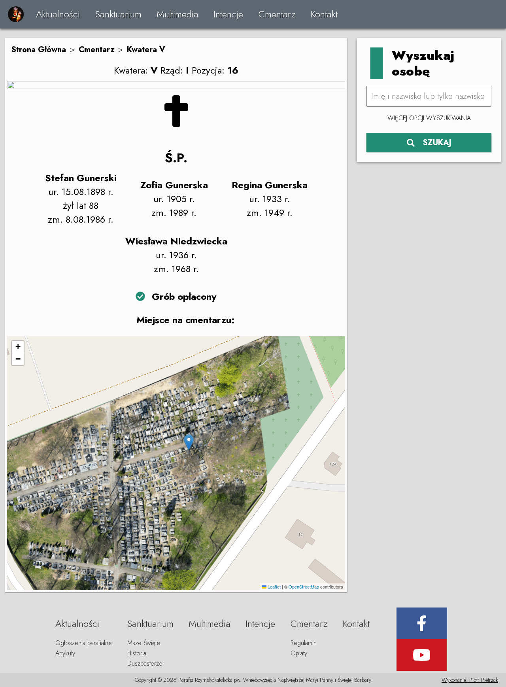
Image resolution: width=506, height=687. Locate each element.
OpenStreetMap (304, 586)
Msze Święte (143, 642)
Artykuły (65, 653)
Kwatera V (146, 49)
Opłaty (299, 653)
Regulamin (304, 642)
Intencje (228, 14)
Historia (136, 653)
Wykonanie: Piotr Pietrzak (470, 680)
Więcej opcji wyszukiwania (429, 118)
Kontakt (324, 14)
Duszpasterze (144, 663)
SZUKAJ (437, 142)
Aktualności (58, 14)
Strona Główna (38, 49)
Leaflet (273, 586)
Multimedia (177, 14)
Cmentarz (277, 14)
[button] (189, 442)
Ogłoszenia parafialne (83, 642)
